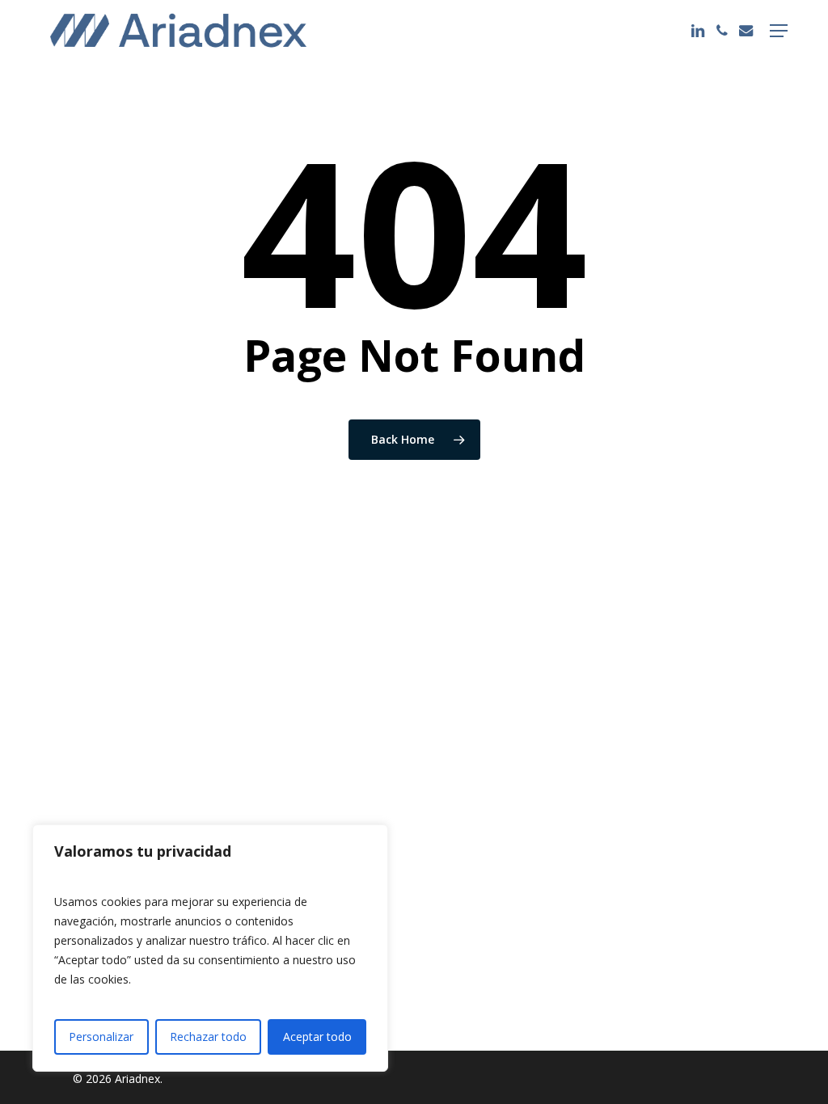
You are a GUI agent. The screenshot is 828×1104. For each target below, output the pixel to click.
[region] (210, 948)
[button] (779, 31)
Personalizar (101, 1036)
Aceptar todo (317, 1036)
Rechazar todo (208, 1036)
